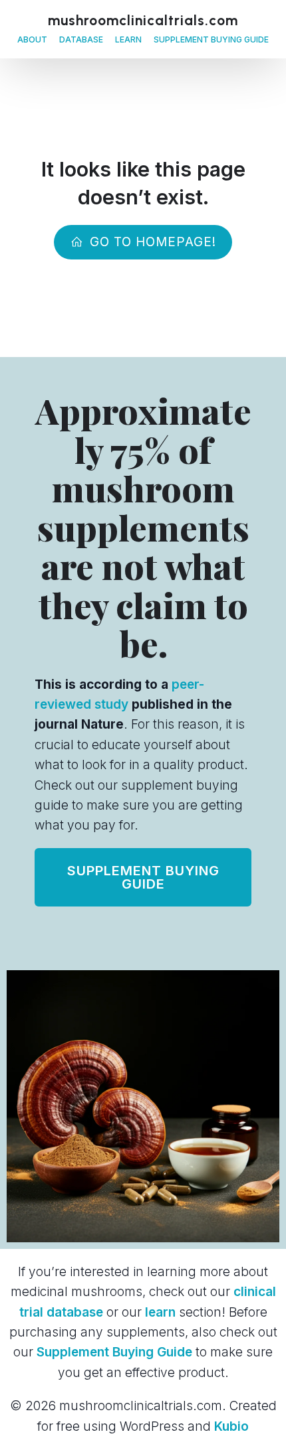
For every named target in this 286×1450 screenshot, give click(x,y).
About (32, 39)
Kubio (231, 1426)
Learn (128, 39)
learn (160, 1312)
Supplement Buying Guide (211, 39)
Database (81, 39)
